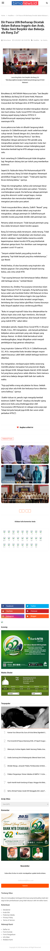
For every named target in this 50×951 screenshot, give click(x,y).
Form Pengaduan (9, 934)
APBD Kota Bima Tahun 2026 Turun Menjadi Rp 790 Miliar (23, 481)
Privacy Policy (8, 917)
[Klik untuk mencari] (47, 3)
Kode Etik (6, 912)
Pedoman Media (9, 915)
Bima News (24, 947)
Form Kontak (7, 932)
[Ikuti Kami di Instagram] (12, 616)
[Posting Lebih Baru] (21, 510)
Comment (46, 40)
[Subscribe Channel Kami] (12, 611)
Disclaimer (6, 910)
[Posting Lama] (28, 510)
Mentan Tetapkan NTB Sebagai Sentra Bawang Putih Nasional (24, 461)
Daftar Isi (6, 929)
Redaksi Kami (8, 940)
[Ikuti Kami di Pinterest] (37, 611)
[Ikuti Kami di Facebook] (12, 606)
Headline (36, 40)
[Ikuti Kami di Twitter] (37, 606)
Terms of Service (9, 920)
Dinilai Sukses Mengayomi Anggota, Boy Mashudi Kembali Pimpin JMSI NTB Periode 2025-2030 (23, 500)
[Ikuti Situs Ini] (37, 616)
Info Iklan (6, 937)
